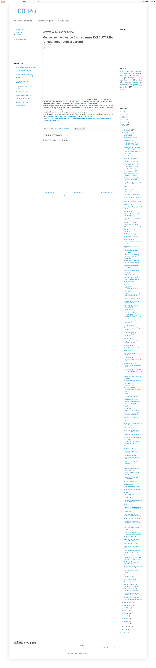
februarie (127, 624)
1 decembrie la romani (131, 192)
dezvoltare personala (131, 82)
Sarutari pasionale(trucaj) (131, 434)
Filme (125, 73)
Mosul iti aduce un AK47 (131, 164)
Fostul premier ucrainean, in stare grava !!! (132, 469)
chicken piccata (20, 106)
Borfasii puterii (128, 338)
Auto (121, 71)
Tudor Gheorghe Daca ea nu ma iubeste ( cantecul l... (132, 508)
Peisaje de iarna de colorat (132, 298)
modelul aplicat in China (83, 103)
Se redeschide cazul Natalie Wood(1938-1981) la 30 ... (133, 370)
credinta (139, 80)
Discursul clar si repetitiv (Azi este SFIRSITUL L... (132, 540)
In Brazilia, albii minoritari (131, 396)
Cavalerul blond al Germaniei (133, 487)
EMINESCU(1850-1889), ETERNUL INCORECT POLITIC (131, 256)
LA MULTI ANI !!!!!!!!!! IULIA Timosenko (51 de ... (132, 167)
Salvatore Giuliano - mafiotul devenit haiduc (132, 214)
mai (125, 616)
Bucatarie (130, 71)
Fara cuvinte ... (128, 291)
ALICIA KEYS (128, 135)
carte (121, 80)
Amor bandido (128, 211)
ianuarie (126, 626)
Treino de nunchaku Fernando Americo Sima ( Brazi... (132, 457)
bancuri (132, 78)
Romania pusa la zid (130, 536)
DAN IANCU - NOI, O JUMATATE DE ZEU (131, 287)
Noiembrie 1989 (129, 239)
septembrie (127, 605)
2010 (124, 630)
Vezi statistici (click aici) (111, 648)
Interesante (124, 75)
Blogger (85, 653)
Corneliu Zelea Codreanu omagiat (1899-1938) (132, 431)
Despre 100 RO (20, 30)
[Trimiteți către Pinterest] (83, 128)
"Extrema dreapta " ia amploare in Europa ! (131, 585)
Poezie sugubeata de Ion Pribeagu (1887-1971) (131, 594)
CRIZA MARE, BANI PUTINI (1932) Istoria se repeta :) (132, 558)
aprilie (126, 618)
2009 (124, 632)
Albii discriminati (129, 495)
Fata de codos (128, 427)
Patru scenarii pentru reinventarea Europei (131, 223)
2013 (124, 122)
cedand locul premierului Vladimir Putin (62, 116)
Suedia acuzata (128, 309)
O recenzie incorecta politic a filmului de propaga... (133, 424)
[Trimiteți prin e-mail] (75, 128)
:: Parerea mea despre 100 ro (25, 98)
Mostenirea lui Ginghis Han (132, 234)
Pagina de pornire (77, 192)
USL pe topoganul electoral (132, 227)
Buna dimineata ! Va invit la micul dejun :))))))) (132, 148)
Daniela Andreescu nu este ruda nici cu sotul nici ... (132, 294)
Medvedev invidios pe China (132, 348)
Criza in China (128, 497)
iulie (125, 610)
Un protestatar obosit (130, 138)
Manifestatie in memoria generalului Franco (131, 178)
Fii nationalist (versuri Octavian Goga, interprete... (130, 333)
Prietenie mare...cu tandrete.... (129, 230)
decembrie (127, 130)
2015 (124, 117)
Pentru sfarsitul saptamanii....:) (129, 384)
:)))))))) (126, 530)
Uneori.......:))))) (128, 504)
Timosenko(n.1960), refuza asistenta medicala (132, 452)
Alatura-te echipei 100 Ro (24, 95)
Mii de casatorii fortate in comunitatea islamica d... (132, 533)
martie (126, 621)
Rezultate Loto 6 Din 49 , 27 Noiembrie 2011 (132, 183)
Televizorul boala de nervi (132, 518)
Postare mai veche (107, 192)
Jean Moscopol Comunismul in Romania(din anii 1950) (133, 598)
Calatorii (139, 71)
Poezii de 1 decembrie (131, 159)
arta (121, 78)
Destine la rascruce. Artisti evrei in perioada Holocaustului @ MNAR (25, 76)
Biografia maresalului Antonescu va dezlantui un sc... (133, 419)
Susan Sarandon (129, 156)
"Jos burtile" (127, 268)
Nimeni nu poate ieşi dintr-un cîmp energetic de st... (133, 567)
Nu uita (126, 492)
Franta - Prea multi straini (131, 161)
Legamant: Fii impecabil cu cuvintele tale (132, 477)
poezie (135, 87)
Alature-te (19, 32)
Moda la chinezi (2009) (131, 543)
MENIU (126, 186)
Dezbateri (19, 34)
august (126, 608)
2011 (124, 128)
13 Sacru (126, 374)
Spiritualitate (136, 75)
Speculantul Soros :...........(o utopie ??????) (132, 575)
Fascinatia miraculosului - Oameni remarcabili (132, 413)
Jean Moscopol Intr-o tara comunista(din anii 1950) (132, 514)
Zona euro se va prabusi (131, 265)
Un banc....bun (128, 345)
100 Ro (25, 11)
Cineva (126, 394)
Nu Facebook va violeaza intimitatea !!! (131, 562)
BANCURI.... (127, 284)
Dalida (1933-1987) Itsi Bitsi (132, 437)
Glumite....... (127, 406)
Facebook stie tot (129, 275)
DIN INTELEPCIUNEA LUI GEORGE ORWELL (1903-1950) (133, 316)
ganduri (136, 85)
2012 (124, 125)
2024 (124, 111)
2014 (124, 120)
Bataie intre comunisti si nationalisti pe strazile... (132, 589)
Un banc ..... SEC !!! (130, 448)
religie (122, 89)
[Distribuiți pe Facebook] (81, 128)
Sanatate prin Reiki (22, 102)
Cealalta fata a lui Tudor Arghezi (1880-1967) (131, 143)
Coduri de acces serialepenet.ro (26, 67)
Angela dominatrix (129, 140)
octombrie (127, 602)
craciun (129, 80)
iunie (125, 613)
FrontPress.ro (87, 116)
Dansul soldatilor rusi (130, 481)
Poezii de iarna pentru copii (132, 201)
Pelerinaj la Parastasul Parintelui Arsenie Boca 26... (132, 522)
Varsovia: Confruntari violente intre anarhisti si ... (133, 501)
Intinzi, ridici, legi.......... (130, 282)
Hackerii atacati (128, 446)
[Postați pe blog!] (77, 128)
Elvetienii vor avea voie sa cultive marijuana (132, 402)
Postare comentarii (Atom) (60, 196)
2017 (124, 114)
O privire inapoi (128, 484)
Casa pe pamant (129, 325)
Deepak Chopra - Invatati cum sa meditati (131, 341)
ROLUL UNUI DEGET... (23, 91)
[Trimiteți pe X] (79, 128)
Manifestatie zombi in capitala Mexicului (130, 174)
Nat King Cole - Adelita (131, 236)
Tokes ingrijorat (128, 350)
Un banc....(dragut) (129, 582)
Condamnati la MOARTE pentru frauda (131, 302)
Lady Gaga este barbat (131, 399)
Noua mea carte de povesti (132, 489)
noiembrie (127, 133)
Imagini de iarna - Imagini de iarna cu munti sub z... (132, 198)
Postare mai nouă (48, 192)
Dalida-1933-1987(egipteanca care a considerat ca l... (132, 441)
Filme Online (135, 73)
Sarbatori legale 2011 (130, 204)
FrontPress (50, 45)
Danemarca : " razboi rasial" (132, 381)
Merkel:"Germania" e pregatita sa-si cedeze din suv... (132, 389)
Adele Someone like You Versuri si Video (131, 306)
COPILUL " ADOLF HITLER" (132, 312)
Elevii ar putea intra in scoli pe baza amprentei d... (132, 551)
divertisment (124, 85)
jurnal (123, 87)
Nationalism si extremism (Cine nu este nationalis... (132, 261)
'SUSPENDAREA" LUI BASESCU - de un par (131, 409)
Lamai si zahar (128, 466)
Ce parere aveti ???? (130, 171)
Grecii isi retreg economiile (132, 555)
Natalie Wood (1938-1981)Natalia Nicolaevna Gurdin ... (132, 365)
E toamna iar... (128, 511)
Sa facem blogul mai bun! (24, 70)
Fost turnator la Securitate (132, 194)
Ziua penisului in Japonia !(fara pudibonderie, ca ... (132, 278)
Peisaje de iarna (129, 189)
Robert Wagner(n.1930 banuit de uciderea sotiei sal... (132, 359)
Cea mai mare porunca (131, 579)
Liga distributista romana (131, 527)
